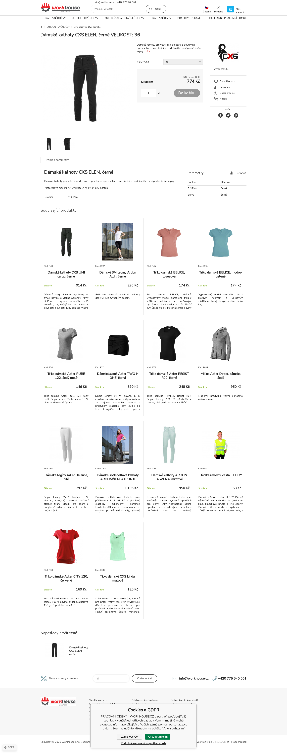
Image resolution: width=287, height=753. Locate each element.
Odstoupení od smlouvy (145, 700)
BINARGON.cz (221, 742)
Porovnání (225, 87)
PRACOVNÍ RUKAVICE (190, 18)
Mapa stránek (238, 742)
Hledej (156, 9)
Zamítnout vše (129, 736)
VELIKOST (143, 62)
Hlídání (223, 98)
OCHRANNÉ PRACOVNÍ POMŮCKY (229, 18)
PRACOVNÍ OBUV (161, 18)
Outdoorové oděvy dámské (87, 27)
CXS (226, 69)
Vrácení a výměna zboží (185, 700)
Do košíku (186, 93)
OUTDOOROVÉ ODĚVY (85, 18)
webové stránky (199, 742)
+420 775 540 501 (126, 2)
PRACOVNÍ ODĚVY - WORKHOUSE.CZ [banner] (60, 7)
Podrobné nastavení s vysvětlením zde (143, 743)
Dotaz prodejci (227, 93)
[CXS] (228, 61)
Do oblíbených (227, 81)
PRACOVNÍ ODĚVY (55, 18)
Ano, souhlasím (158, 736)
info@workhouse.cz (104, 2)
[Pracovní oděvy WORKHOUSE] (42, 27)
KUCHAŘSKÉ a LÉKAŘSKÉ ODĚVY (124, 18)
